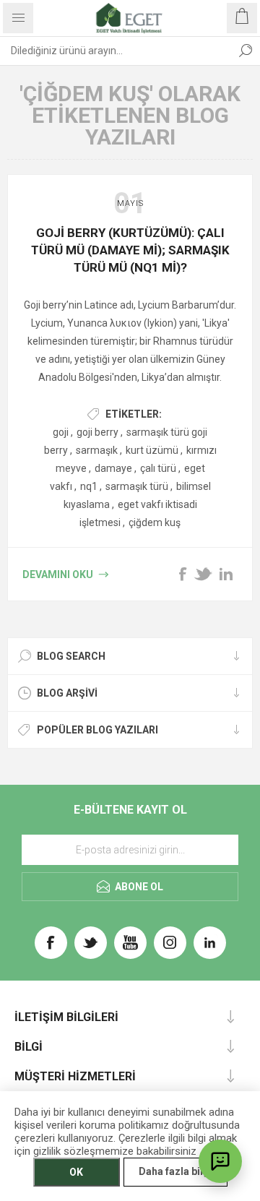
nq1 (89, 486)
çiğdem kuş (155, 522)
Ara (245, 50)
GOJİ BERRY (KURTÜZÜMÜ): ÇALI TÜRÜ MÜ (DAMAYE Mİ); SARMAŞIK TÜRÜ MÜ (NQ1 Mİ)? (130, 250)
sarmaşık (97, 450)
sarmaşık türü (136, 486)
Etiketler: (133, 414)
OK (76, 1172)
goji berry (97, 432)
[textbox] (115, 50)
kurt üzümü (152, 450)
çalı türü (158, 468)
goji (61, 432)
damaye (113, 468)
